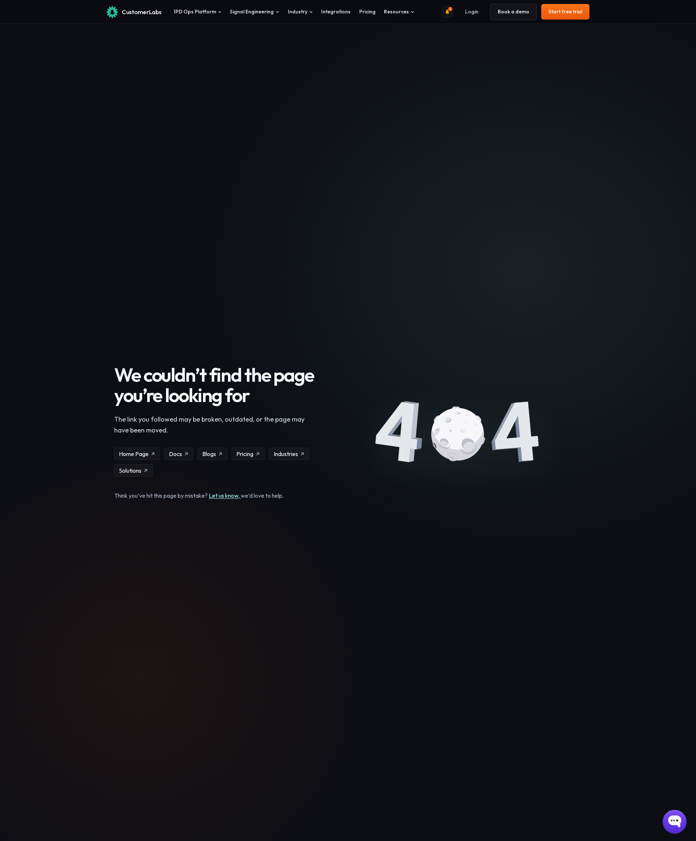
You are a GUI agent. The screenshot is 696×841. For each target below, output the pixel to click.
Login (471, 11)
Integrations (336, 11)
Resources (396, 11)
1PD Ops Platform (195, 11)
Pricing (367, 11)
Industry (297, 11)
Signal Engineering (252, 11)
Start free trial (565, 11)
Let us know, (225, 495)
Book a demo (513, 11)
